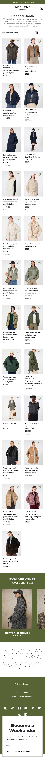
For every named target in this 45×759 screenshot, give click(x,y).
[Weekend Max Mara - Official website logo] (23, 8)
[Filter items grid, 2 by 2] (36, 33)
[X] (39, 708)
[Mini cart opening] (44, 8)
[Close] (39, 721)
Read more (23, 669)
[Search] (36, 8)
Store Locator (24, 684)
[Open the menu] (3, 8)
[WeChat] (19, 714)
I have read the (20, 751)
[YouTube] (25, 708)
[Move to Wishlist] (18, 41)
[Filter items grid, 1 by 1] (41, 33)
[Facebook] (19, 708)
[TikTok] (12, 708)
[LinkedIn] (25, 714)
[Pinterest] (32, 708)
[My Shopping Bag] (41, 8)
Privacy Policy (26, 751)
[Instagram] (5, 708)
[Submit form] (38, 746)
